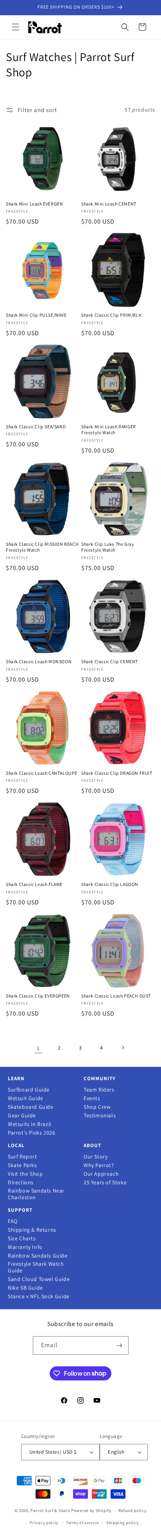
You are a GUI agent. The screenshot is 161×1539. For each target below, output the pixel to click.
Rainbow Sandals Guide (38, 1255)
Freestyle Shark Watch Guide (36, 1267)
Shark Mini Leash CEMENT (108, 204)
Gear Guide (22, 1115)
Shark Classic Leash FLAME (34, 884)
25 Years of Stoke (105, 1182)
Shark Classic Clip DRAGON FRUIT (116, 773)
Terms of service (82, 1522)
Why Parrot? (99, 1165)
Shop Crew (97, 1107)
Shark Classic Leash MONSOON (39, 661)
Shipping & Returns (32, 1230)
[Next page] (122, 1047)
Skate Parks (22, 1165)
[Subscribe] (119, 1345)
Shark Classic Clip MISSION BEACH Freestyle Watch (42, 547)
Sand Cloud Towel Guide (39, 1279)
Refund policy (132, 1510)
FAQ (13, 1221)
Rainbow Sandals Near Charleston (36, 1194)
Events (92, 1098)
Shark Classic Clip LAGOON (109, 884)
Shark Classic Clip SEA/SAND (36, 426)
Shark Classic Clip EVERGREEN (38, 996)
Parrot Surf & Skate (50, 1510)
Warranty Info (25, 1247)
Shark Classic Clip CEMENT (109, 661)
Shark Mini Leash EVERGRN (34, 204)
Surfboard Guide (29, 1089)
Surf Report (22, 1156)
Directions (21, 1182)
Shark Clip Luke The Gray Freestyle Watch (107, 547)
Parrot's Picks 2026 (31, 1132)
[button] (15, 27)
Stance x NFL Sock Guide (39, 1296)
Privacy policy (44, 1522)
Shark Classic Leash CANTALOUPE (41, 773)
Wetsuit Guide (25, 1098)
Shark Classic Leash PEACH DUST (116, 996)
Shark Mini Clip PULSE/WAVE (36, 315)
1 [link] (38, 1048)
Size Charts (22, 1238)
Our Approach (101, 1174)
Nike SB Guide (25, 1288)
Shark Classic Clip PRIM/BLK (111, 315)
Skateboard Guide (31, 1107)
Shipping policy (122, 1522)
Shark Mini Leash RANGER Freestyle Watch (108, 430)
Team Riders (99, 1089)
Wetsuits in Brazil (30, 1124)
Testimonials (100, 1115)
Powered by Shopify (91, 1510)
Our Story (95, 1156)
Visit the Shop (25, 1174)
